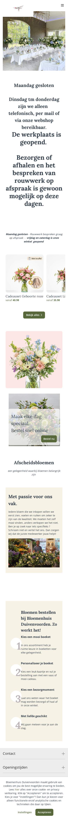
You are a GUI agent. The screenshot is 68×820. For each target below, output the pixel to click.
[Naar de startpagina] (18, 8)
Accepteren (44, 812)
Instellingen (25, 812)
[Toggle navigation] (62, 5)
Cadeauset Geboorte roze (24, 296)
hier (17, 789)
